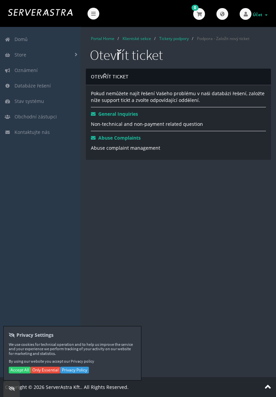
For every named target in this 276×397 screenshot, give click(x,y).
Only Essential (45, 370)
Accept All (19, 370)
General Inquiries (117, 114)
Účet (258, 14)
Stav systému (28, 101)
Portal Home (102, 38)
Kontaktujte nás (31, 132)
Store (19, 54)
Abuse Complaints (118, 138)
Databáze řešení (31, 85)
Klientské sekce (137, 38)
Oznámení (25, 70)
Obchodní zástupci (34, 116)
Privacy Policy (74, 370)
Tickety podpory (174, 38)
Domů (20, 39)
